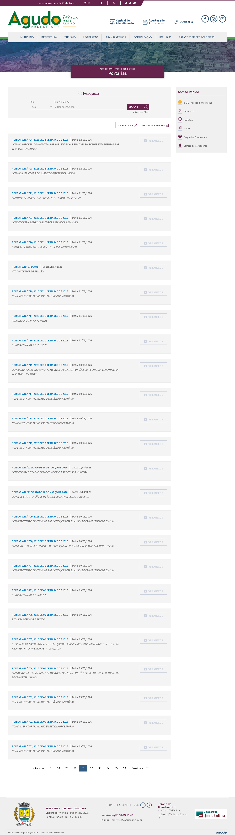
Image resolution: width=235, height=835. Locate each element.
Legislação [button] (90, 37)
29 (66, 768)
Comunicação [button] (143, 37)
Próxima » (137, 768)
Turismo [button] (70, 37)
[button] (153, 140)
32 (91, 768)
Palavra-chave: (62, 101)
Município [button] (27, 37)
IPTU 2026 (165, 37)
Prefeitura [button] (49, 37)
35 (116, 768)
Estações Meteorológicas (197, 37)
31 (83, 768)
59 (124, 768)
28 (58, 768)
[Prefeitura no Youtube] (223, 18)
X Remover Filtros (141, 112)
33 (99, 768)
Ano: (32, 101)
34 (108, 768)
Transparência (116, 37)
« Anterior (39, 768)
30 (75, 768)
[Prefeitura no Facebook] (205, 18)
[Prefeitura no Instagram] (214, 18)
